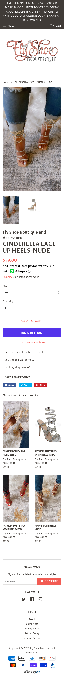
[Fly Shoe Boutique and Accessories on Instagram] (40, 599)
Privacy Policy (32, 628)
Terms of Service (32, 638)
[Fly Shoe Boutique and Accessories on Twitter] (24, 599)
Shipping (8, 277)
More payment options (32, 342)
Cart (58, 26)
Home (6, 82)
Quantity (8, 301)
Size (5, 286)
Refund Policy (32, 633)
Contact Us (32, 623)
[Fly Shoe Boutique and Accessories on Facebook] (32, 599)
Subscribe (49, 581)
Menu (10, 25)
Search (32, 619)
